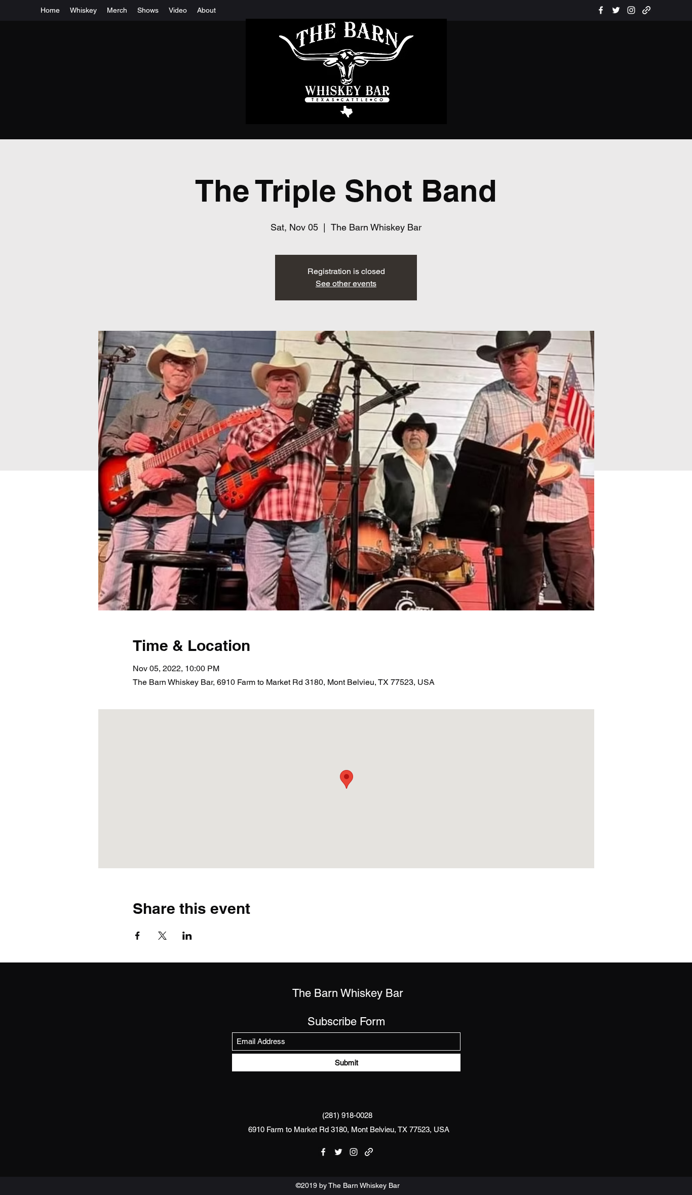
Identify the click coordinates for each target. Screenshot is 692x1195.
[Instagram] (631, 10)
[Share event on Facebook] (137, 936)
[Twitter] (616, 10)
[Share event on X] (162, 936)
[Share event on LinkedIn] (187, 936)
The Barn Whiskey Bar (347, 993)
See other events (346, 283)
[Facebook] (601, 10)
